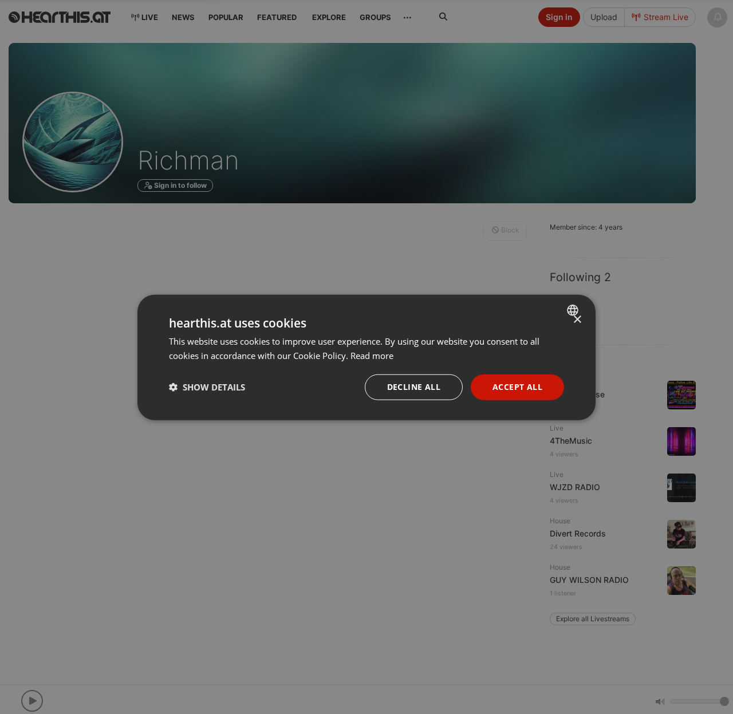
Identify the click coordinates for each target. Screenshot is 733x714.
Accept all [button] (517, 386)
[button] (207, 386)
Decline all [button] (413, 386)
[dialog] (366, 357)
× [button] (577, 319)
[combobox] (574, 309)
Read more (371, 355)
